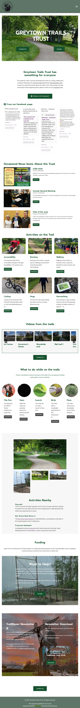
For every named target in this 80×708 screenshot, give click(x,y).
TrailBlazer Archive (53, 638)
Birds (53, 400)
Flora (69, 400)
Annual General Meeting (44, 191)
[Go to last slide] (6, 341)
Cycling (7, 296)
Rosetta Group (52, 706)
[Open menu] (76, 6)
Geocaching (61, 296)
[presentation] (17, 176)
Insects (38, 400)
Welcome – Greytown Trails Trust (48, 119)
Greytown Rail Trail (39, 83)
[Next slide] (74, 341)
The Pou (8, 400)
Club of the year (40, 212)
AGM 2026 (37, 169)
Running (34, 257)
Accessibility (9, 257)
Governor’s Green (21, 345)
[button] (23, 336)
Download (51, 663)
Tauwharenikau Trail (56, 83)
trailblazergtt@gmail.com (26, 648)
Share (15, 125)
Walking (60, 257)
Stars (22, 400)
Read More (36, 180)
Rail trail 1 (57, 344)
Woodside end (39, 345)
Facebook (56, 87)
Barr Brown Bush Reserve (26, 519)
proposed (32, 528)
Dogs (32, 296)
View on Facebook (9, 125)
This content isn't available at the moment (29, 119)
